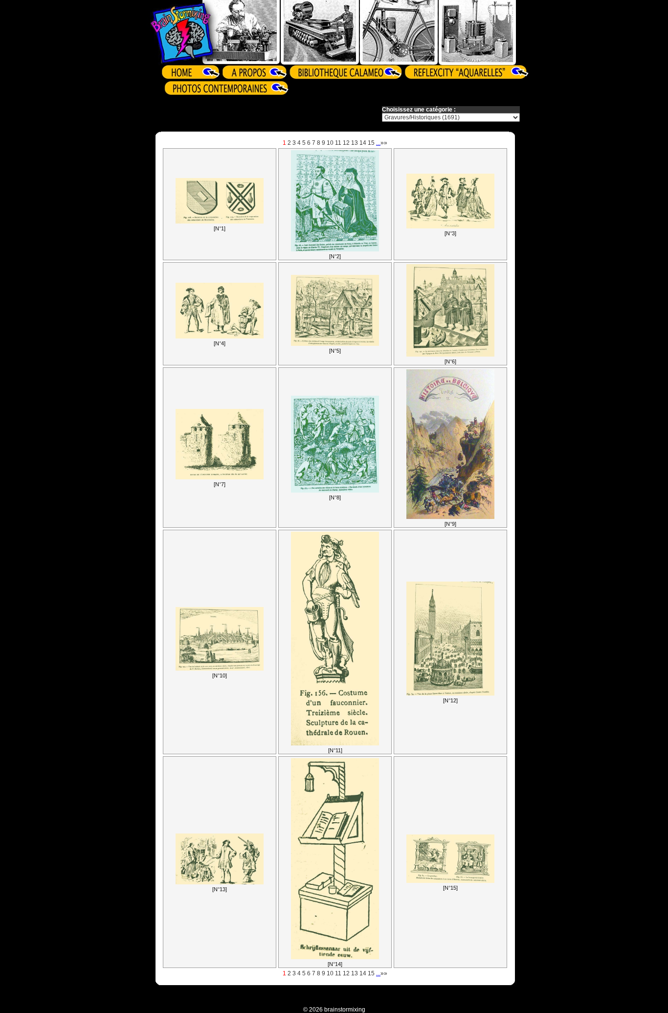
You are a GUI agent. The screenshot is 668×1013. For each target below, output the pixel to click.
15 (371, 142)
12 (346, 142)
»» (383, 142)
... (378, 142)
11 (338, 142)
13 (354, 142)
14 (362, 142)
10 (330, 142)
